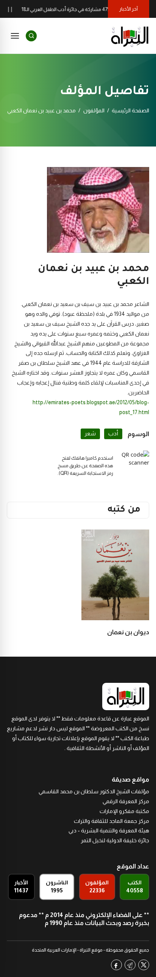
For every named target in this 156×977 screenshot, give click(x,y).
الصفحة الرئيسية (130, 110)
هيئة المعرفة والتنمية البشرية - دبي (109, 830)
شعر (90, 433)
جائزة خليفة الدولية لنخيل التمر (115, 840)
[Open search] (31, 35)
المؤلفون (94, 110)
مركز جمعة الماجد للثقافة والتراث (111, 821)
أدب (113, 433)
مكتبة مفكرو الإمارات (124, 811)
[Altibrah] (130, 35)
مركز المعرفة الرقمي (126, 801)
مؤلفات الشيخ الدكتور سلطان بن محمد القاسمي (94, 791)
